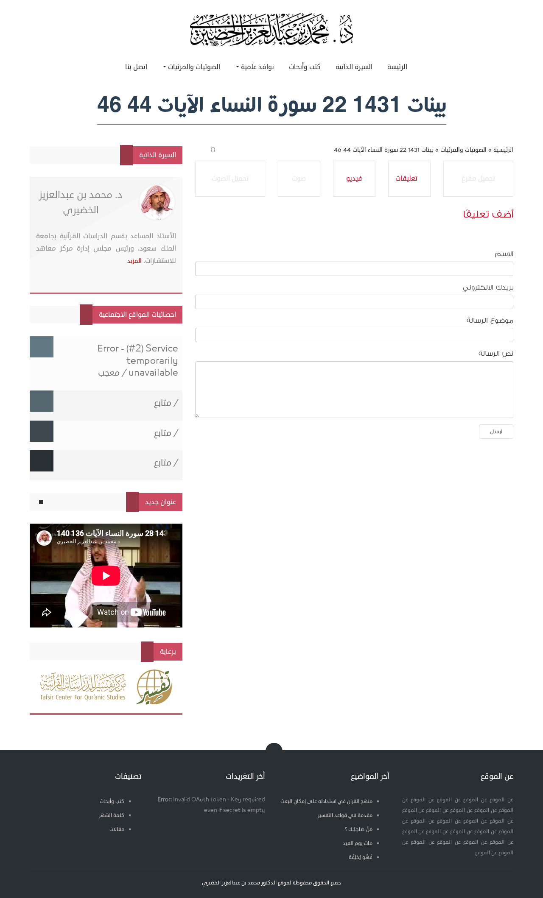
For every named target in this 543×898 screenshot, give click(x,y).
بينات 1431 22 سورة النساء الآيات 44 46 (384, 150)
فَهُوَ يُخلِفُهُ (360, 857)
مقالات (116, 829)
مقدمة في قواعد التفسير (345, 815)
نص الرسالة (496, 353)
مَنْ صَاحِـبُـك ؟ (358, 829)
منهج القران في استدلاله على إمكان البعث (326, 801)
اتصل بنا (136, 67)
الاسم (504, 254)
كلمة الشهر (111, 815)
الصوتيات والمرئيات (193, 67)
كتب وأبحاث (305, 67)
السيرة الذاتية (354, 67)
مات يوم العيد (357, 843)
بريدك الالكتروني (488, 287)
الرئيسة (397, 67)
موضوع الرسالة (490, 320)
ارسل (496, 431)
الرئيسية (503, 150)
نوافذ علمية (256, 67)
